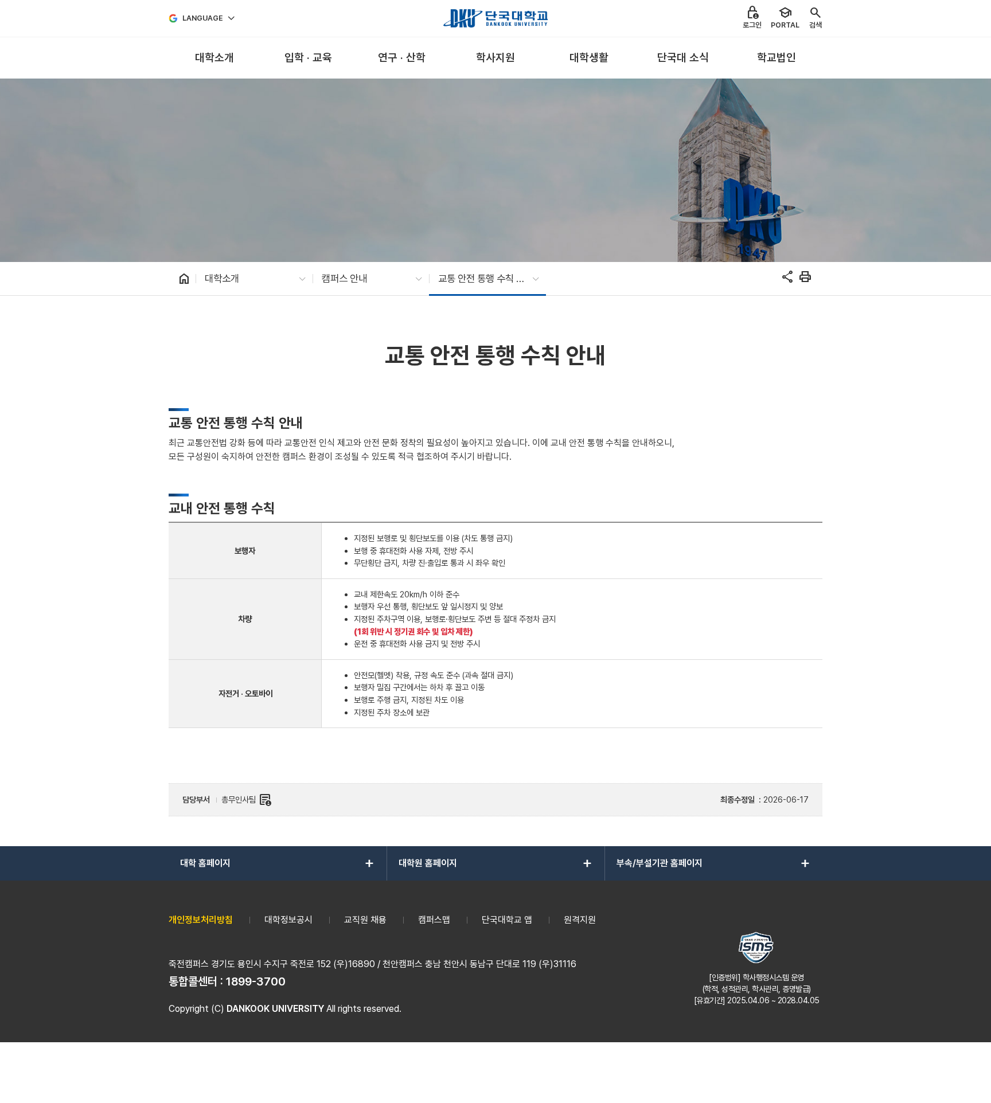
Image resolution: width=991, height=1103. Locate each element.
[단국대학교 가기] (495, 18)
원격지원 (580, 919)
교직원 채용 (365, 919)
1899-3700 (256, 981)
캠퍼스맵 (434, 919)
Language (202, 18)
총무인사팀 (246, 800)
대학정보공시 (288, 919)
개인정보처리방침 (201, 919)
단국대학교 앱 (507, 919)
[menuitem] (214, 58)
